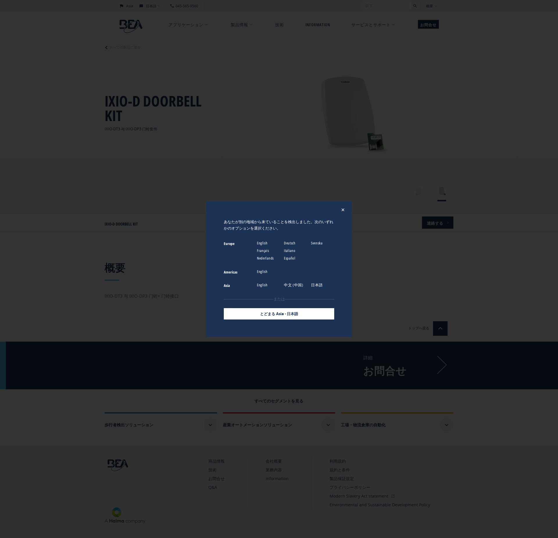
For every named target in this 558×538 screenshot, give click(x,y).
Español (290, 258)
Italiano (290, 250)
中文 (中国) (294, 284)
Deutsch (290, 243)
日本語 (317, 284)
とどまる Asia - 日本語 (279, 313)
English (263, 243)
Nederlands (266, 258)
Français (263, 250)
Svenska (317, 243)
